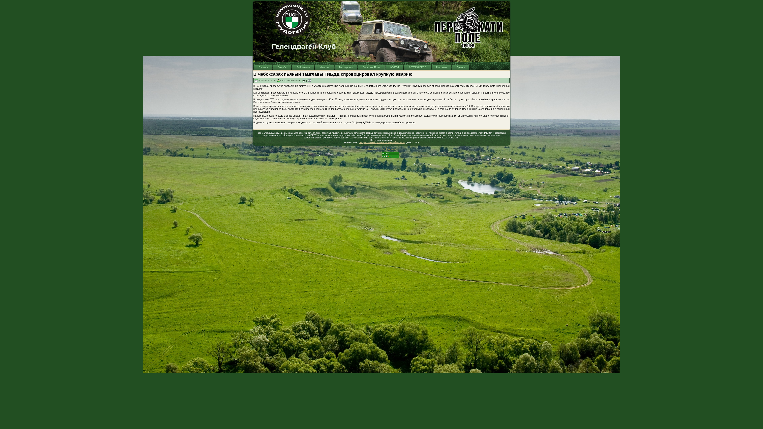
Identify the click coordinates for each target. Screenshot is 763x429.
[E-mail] (309, 80)
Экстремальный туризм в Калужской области (382, 142)
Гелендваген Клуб (304, 46)
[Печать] (304, 80)
